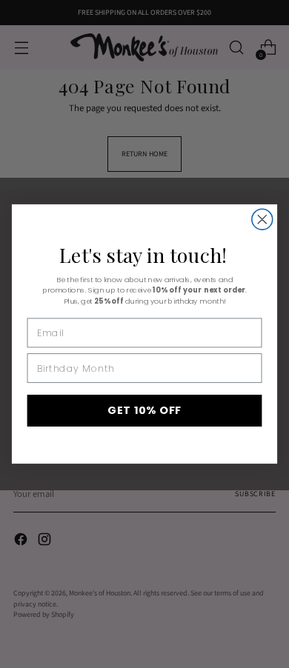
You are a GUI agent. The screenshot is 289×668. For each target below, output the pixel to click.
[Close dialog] (262, 219)
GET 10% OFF (144, 410)
